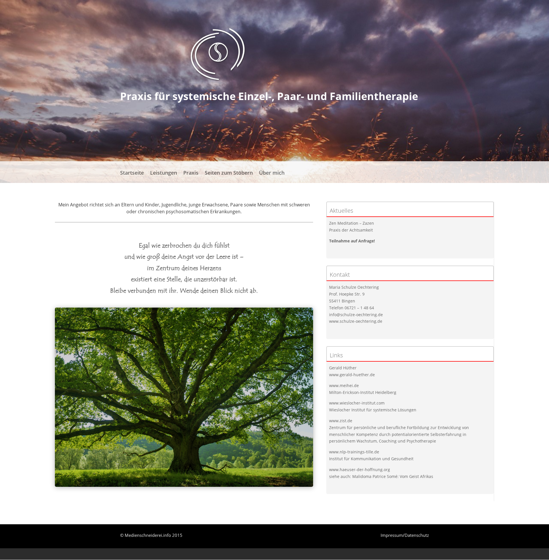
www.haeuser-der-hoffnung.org (359, 469)
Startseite (132, 173)
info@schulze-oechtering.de (356, 314)
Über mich (272, 173)
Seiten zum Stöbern (229, 173)
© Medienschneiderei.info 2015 (151, 535)
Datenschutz (417, 535)
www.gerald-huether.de (352, 374)
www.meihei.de (344, 385)
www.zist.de (340, 420)
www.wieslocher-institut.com (357, 403)
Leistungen (163, 173)
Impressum (392, 535)
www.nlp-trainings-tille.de (354, 452)
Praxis (190, 173)
